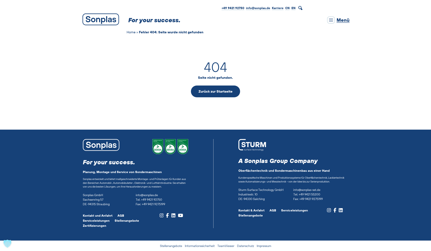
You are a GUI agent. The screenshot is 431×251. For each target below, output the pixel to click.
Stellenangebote (127, 221)
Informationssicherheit (200, 246)
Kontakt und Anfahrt (97, 215)
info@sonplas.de (258, 8)
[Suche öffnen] (301, 8)
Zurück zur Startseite (215, 91)
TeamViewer (225, 246)
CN (287, 8)
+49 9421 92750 (233, 8)
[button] (7, 243)
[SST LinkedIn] (339, 211)
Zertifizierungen (94, 226)
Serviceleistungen (96, 221)
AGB (121, 215)
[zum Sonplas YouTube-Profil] (179, 216)
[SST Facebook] (333, 211)
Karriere (278, 8)
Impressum (264, 246)
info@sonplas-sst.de (306, 190)
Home (131, 32)
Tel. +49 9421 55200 (306, 194)
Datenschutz (245, 246)
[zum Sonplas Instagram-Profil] (162, 216)
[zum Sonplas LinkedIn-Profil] (172, 216)
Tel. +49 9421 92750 (149, 200)
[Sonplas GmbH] (100, 20)
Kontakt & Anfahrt (251, 210)
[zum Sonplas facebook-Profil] (166, 216)
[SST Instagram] (329, 211)
